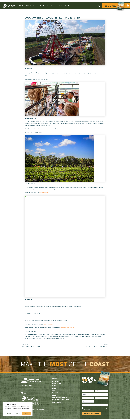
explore (55, 381)
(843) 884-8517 (24, 389)
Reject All (18, 413)
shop (54, 388)
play (54, 386)
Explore (29, 6)
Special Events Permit (60, 400)
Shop (55, 6)
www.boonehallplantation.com (67, 327)
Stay (60, 6)
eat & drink (56, 383)
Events (66, 6)
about (54, 379)
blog (54, 395)
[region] (17, 409)
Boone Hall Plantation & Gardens (54, 72)
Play (48, 6)
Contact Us (56, 402)
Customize (9, 413)
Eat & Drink (40, 6)
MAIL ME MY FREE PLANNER (91, 413)
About (20, 6)
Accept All (26, 413)
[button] (99, 5)
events (55, 393)
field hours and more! (44, 192)
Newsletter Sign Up (60, 397)
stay (54, 390)
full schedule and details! (49, 324)
